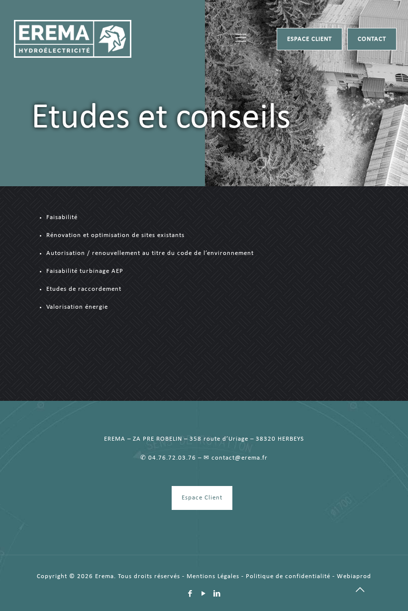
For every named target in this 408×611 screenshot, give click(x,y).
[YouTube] (204, 594)
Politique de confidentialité (288, 576)
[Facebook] (190, 594)
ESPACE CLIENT (309, 39)
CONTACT (372, 39)
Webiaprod (354, 576)
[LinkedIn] (217, 594)
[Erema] (72, 39)
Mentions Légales (213, 576)
